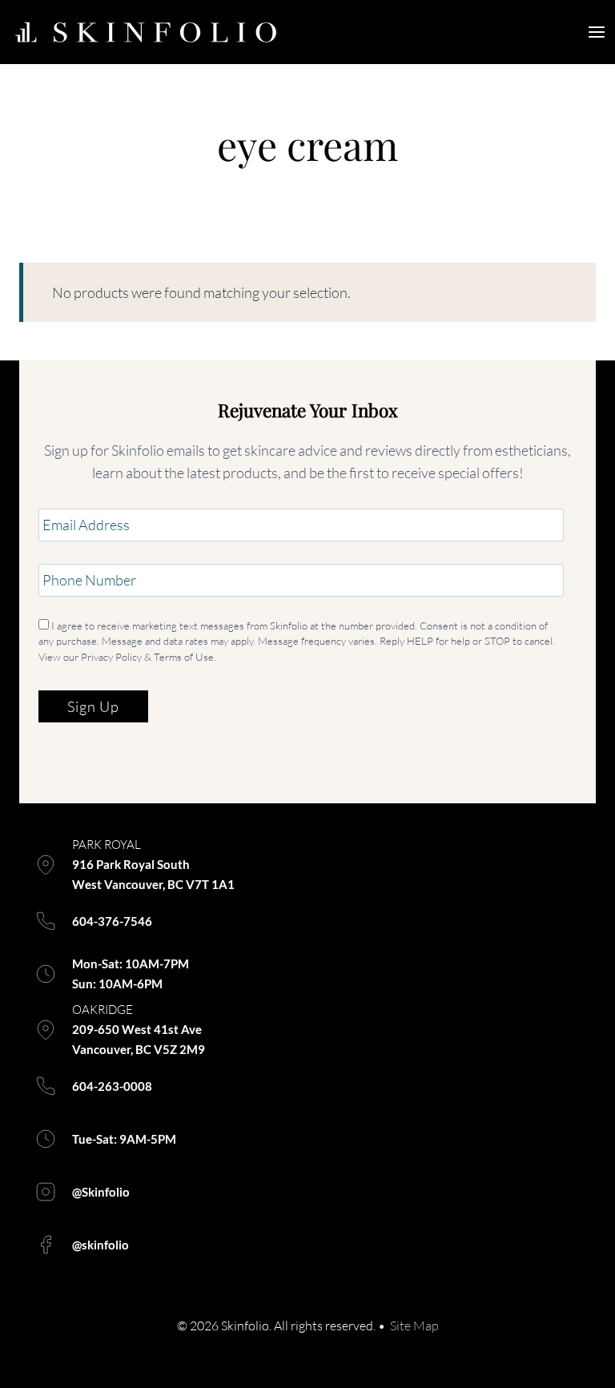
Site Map (414, 1326)
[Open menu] (597, 32)
